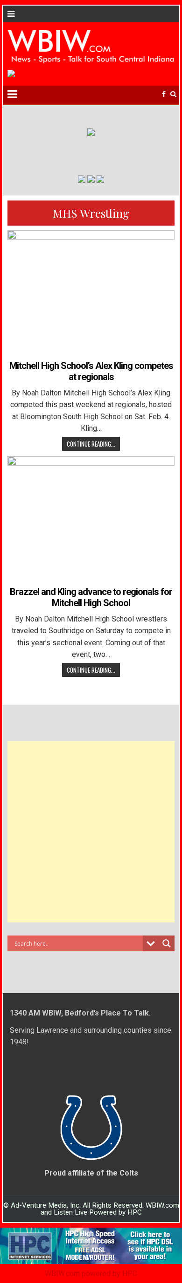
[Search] (173, 94)
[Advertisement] (91, 831)
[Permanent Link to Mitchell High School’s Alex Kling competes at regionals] (91, 292)
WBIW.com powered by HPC (91, 1273)
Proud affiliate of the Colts (91, 1173)
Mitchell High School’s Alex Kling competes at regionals (91, 371)
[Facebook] (164, 94)
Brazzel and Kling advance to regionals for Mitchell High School (91, 597)
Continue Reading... (91, 443)
